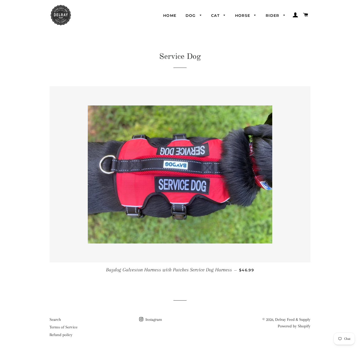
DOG (191, 15)
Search (55, 319)
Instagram (153, 319)
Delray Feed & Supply (292, 319)
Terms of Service (63, 327)
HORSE (243, 15)
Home (170, 15)
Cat (216, 15)
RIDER (273, 15)
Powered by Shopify (294, 326)
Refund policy (61, 334)
